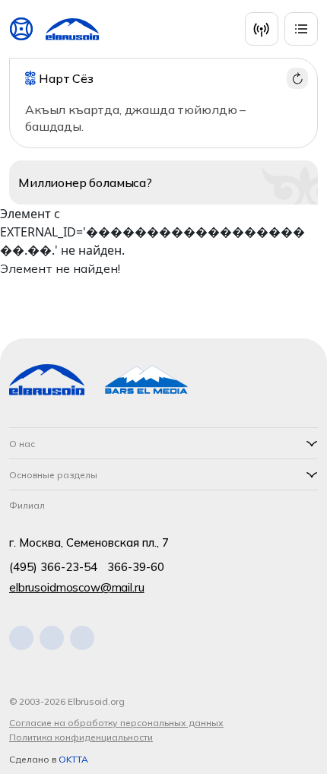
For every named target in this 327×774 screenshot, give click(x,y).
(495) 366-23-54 (53, 566)
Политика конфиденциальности (81, 737)
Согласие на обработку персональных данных (116, 722)
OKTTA (73, 759)
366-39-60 (135, 566)
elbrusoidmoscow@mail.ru (76, 587)
